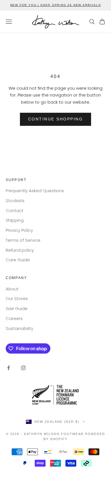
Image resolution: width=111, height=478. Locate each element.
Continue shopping (55, 119)
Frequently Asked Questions (35, 191)
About (12, 289)
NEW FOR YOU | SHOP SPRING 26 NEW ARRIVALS (55, 5)
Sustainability (19, 328)
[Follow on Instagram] (23, 368)
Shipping (15, 220)
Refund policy (20, 250)
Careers (14, 318)
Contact (14, 211)
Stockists (15, 201)
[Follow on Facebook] (8, 368)
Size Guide (17, 308)
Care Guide (18, 260)
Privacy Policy (19, 230)
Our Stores (17, 298)
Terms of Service (23, 240)
